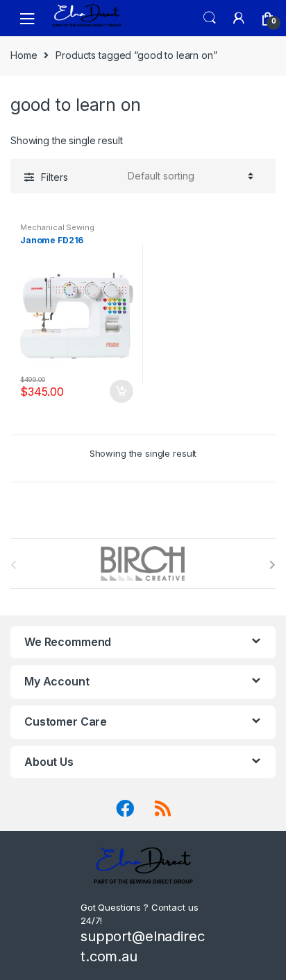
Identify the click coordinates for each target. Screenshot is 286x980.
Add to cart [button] (120, 391)
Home (23, 55)
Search (209, 18)
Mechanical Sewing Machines (57, 231)
